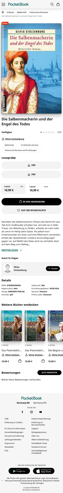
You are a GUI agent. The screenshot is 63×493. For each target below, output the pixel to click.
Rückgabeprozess (38, 432)
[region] (31, 333)
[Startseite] (18, 4)
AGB (6, 418)
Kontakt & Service (38, 447)
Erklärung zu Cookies (14, 422)
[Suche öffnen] (52, 4)
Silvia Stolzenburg (20, 269)
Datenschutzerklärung (40, 418)
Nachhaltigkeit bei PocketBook (39, 451)
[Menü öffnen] (3, 4)
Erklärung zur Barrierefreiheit (38, 423)
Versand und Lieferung (14, 436)
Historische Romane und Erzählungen (21, 150)
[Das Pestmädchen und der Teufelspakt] (12, 325)
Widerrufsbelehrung (40, 439)
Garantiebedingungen (14, 432)
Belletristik (22, 12)
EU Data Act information (15, 428)
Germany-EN (39, 402)
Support (34, 428)
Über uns (35, 436)
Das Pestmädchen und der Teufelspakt (12, 350)
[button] (48, 132)
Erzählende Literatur (30, 145)
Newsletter (9, 447)
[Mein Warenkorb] (58, 4)
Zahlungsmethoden (13, 439)
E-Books (10, 12)
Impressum (9, 443)
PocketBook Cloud (39, 443)
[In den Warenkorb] (20, 361)
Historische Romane (39, 12)
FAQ (6, 450)
